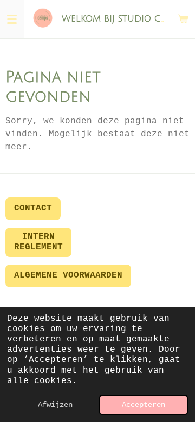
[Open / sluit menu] (12, 19)
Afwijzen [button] (55, 404)
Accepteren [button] (143, 404)
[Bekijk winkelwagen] (183, 19)
